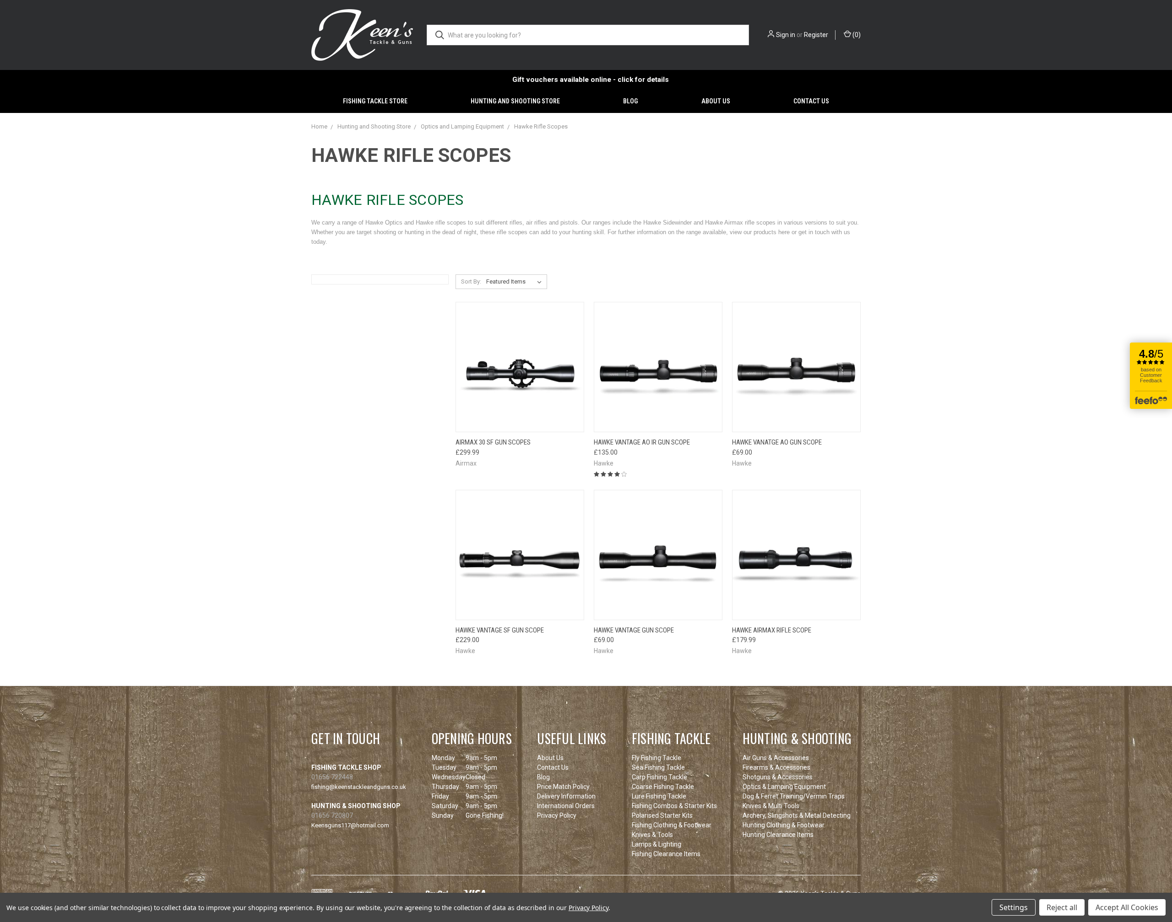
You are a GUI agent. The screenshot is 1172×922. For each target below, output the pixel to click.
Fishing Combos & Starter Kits (674, 805)
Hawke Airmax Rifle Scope (771, 630)
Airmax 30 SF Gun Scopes (493, 442)
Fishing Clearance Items (666, 854)
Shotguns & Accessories (778, 777)
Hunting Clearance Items (778, 834)
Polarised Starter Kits (662, 815)
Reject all (1062, 907)
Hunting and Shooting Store (515, 101)
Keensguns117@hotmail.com (350, 825)
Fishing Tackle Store (375, 101)
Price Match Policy (563, 786)
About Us (715, 101)
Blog (630, 101)
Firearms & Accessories (776, 767)
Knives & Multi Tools (771, 805)
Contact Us (811, 101)
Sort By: (471, 281)
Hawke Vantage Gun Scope (634, 630)
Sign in (785, 34)
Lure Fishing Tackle (659, 796)
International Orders (566, 805)
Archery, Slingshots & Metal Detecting (797, 815)
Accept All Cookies (1127, 907)
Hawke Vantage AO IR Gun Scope (642, 442)
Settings (1013, 907)
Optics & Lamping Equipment (784, 786)
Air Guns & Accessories (776, 757)
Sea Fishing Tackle (658, 767)
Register (816, 34)
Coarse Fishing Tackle (663, 786)
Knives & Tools (652, 834)
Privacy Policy (556, 815)
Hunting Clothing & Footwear (784, 825)
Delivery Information (566, 796)
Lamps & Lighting (656, 844)
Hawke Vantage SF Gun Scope (500, 630)
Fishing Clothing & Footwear (671, 825)
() (856, 34)
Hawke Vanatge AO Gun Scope (777, 442)
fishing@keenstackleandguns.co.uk (358, 786)
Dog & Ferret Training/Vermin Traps (794, 796)
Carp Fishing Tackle (659, 777)
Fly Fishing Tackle (656, 757)
